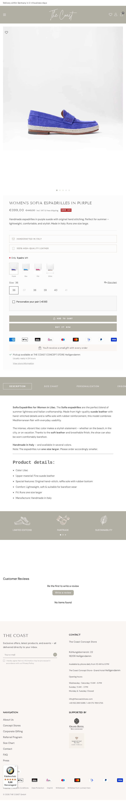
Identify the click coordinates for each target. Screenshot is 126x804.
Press (6, 760)
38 (34, 290)
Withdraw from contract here (79, 788)
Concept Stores (12, 725)
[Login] (115, 14)
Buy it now (63, 327)
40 (55, 290)
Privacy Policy (28, 663)
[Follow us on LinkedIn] (18, 771)
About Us (8, 719)
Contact (7, 748)
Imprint (50, 788)
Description (17, 386)
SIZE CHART (51, 386)
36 (13, 290)
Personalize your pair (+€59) (31, 301)
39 (45, 290)
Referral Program (12, 737)
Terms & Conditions (21, 788)
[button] (60, 534)
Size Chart (8, 743)
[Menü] (15, 767)
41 (66, 290)
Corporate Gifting (13, 731)
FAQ (5, 754)
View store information (23, 363)
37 (24, 290)
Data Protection (38, 788)
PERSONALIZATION (88, 386)
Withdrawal (60, 788)
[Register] (55, 655)
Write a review (63, 592)
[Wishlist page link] (110, 14)
